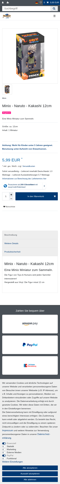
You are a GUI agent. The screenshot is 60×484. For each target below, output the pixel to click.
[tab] (30, 235)
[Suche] (54, 8)
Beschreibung (10, 235)
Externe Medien (14, 452)
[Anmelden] (3, 2)
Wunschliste (10, 207)
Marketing (11, 449)
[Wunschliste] (41, 2)
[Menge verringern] (11, 198)
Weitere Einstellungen (12, 461)
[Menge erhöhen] (11, 194)
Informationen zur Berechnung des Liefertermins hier (24, 179)
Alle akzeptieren (30, 468)
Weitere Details (11, 243)
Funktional (11, 458)
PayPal (10, 455)
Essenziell (11, 443)
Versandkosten (28, 166)
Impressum (7, 430)
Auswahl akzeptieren (30, 473)
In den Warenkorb (36, 196)
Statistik (10, 446)
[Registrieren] (8, 2)
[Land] (37, 2)
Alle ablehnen (30, 479)
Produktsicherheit (12, 252)
